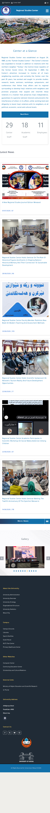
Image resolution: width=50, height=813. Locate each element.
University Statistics (9, 609)
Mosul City (6, 613)
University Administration (11, 595)
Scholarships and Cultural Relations (14, 670)
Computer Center (8, 663)
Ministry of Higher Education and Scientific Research (20, 686)
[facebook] (5, 733)
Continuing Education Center (12, 667)
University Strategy (9, 602)
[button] (14, 570)
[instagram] (19, 733)
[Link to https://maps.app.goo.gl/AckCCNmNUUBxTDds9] (5, 718)
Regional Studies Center (27, 11)
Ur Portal (6, 690)
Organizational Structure (11, 606)
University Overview (9, 598)
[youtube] (14, 733)
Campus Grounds (8, 629)
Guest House (7, 640)
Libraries (6, 633)
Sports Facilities (8, 636)
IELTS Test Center (8, 644)
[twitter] (10, 733)
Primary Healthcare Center (11, 647)
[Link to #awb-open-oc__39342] (47, 10)
